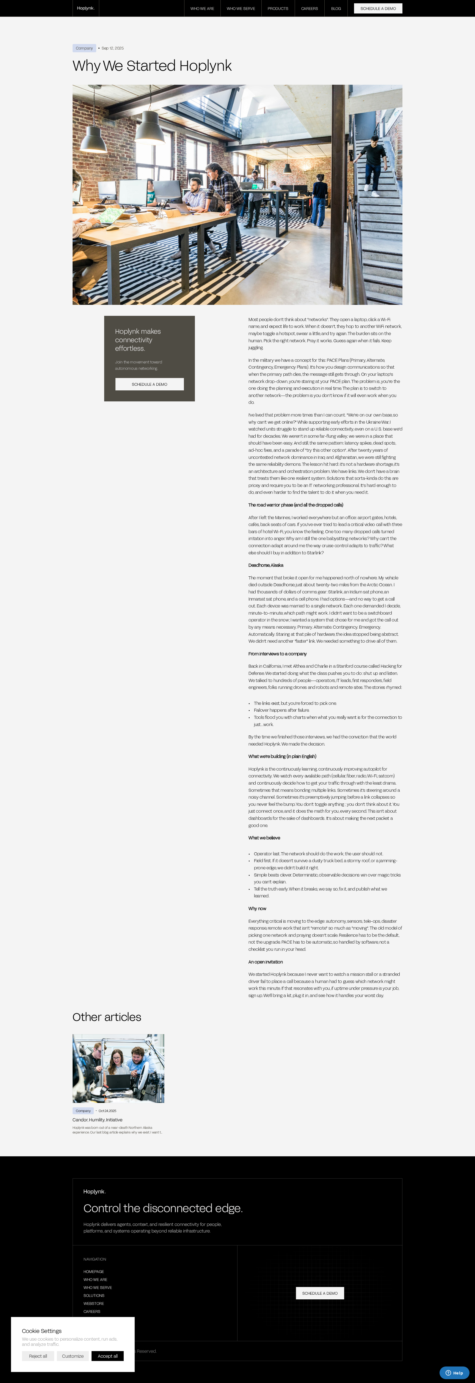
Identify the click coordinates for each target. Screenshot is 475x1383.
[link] (86, 8)
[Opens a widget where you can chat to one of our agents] (454, 1373)
